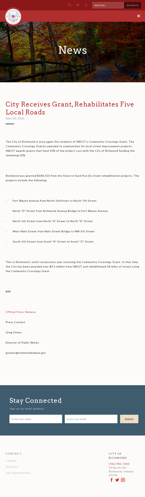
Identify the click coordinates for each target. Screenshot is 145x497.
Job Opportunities (18, 472)
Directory (12, 466)
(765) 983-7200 (119, 463)
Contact (11, 460)
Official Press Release (21, 311)
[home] (13, 14)
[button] (135, 16)
